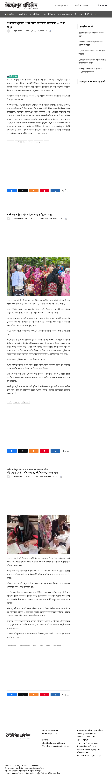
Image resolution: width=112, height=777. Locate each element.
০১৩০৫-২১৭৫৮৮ (83, 740)
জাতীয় (11, 14)
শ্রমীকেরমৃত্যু (25, 402)
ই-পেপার (78, 14)
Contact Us (34, 766)
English (89, 14)
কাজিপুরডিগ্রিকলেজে (25, 646)
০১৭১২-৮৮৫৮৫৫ (94, 743)
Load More (38, 713)
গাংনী (24, 142)
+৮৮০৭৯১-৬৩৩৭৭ (91, 737)
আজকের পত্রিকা (64, 14)
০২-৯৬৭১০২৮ (96, 756)
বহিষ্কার (48, 646)
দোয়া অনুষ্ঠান (38, 142)
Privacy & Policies (21, 766)
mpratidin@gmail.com (61, 746)
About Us (8, 766)
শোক (46, 142)
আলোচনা (10, 142)
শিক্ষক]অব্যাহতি (57, 646)
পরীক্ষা (41, 646)
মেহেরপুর (17, 402)
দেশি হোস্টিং (23, 771)
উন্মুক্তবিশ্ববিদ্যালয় (12, 646)
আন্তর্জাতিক (34, 14)
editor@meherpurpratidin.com (53, 743)
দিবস (30, 142)
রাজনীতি (22, 14)
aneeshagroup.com (92, 749)
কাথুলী (17, 142)
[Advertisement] (38, 51)
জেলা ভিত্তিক (48, 14)
